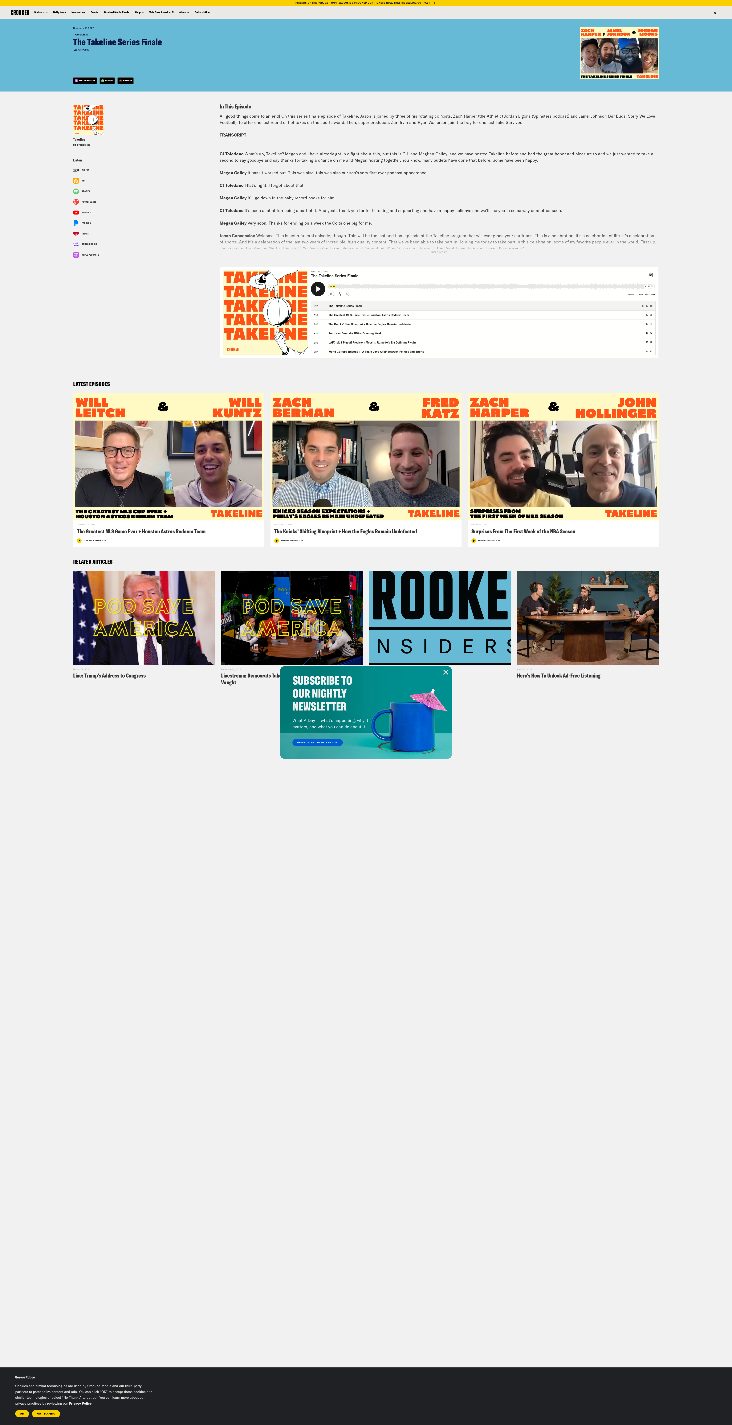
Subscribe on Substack (317, 743)
